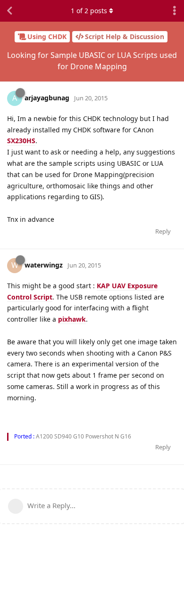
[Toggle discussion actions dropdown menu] (174, 11)
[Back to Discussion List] (9, 11)
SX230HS (21, 140)
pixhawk (72, 319)
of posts (89, 10)
